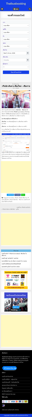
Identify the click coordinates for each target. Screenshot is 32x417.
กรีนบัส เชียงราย (23, 197)
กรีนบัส (16, 197)
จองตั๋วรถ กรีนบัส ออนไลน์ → (24, 207)
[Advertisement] (16, 177)
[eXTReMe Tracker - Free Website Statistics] (3, 406)
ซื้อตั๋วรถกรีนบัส (8, 201)
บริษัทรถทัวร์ (16, 84)
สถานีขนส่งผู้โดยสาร (7, 391)
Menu (17, 9)
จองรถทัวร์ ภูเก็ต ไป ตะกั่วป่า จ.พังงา (11, 266)
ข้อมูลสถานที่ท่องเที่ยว (7, 388)
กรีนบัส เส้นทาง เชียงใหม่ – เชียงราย (16, 86)
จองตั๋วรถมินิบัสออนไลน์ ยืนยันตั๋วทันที (11, 264)
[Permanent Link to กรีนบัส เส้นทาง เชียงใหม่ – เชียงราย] (16, 99)
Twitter (11, 194)
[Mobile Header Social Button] (2, 9)
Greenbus (11, 197)
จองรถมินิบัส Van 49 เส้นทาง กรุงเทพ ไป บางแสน (14, 261)
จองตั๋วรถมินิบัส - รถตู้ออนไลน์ (9, 379)
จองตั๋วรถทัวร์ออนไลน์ (7, 376)
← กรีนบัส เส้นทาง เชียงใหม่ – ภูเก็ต (10, 209)
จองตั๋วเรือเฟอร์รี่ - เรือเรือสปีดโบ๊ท (10, 382)
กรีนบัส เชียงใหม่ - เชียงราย (16, 199)
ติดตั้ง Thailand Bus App (8, 394)
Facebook (18, 194)
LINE (23, 194)
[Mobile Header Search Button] (30, 9)
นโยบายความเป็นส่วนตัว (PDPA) (10, 410)
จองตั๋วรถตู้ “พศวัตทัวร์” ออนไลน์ (10, 258)
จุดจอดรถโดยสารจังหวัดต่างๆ (9, 385)
